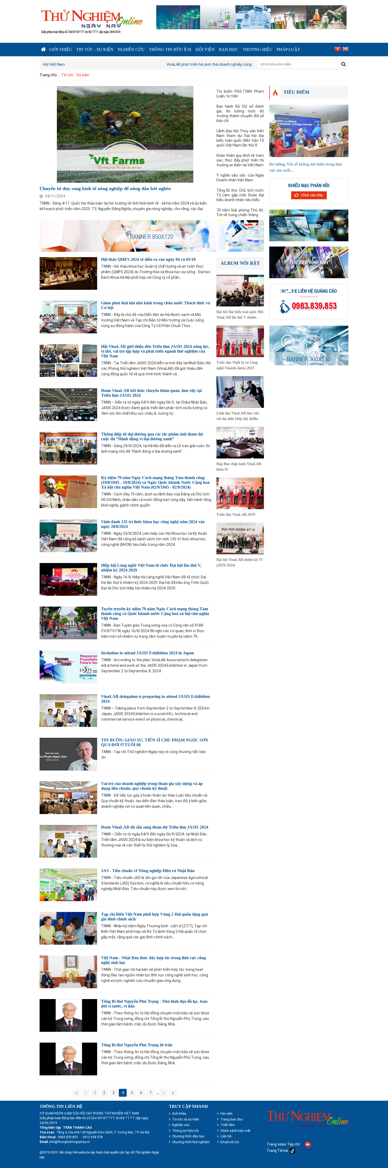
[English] (344, 49)
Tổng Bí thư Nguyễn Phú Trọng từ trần (136, 1045)
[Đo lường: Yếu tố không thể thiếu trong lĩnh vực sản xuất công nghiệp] (308, 130)
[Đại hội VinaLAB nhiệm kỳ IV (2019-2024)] (240, 538)
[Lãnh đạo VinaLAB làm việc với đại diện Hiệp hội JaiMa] (240, 391)
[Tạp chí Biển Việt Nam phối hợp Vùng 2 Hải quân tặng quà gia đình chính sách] (68, 927)
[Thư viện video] (308, 225)
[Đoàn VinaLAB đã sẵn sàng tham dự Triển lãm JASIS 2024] (68, 840)
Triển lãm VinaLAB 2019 (235, 515)
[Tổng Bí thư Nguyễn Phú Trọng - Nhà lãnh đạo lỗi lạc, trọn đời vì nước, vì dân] (68, 1015)
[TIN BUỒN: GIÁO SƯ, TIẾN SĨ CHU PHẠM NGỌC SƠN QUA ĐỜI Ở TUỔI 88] (68, 753)
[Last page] (173, 1093)
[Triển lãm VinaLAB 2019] (240, 492)
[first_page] (77, 1093)
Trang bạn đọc (231, 1119)
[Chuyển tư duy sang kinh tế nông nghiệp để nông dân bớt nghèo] (125, 133)
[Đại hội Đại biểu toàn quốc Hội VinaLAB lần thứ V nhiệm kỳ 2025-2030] (240, 290)
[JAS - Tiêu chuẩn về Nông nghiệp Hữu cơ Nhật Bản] (68, 884)
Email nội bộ (229, 1142)
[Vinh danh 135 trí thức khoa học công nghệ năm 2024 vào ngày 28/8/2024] (68, 535)
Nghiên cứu (131, 49)
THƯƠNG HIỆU (257, 49)
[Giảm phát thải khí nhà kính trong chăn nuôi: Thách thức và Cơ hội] (68, 316)
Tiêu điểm (296, 92)
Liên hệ (225, 1136)
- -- (80, 1137)
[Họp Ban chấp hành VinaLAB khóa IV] (240, 442)
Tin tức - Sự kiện (94, 49)
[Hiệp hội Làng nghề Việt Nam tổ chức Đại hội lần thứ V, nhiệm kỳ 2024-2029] (68, 578)
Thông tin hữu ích (170, 49)
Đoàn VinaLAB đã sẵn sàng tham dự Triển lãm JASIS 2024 (154, 827)
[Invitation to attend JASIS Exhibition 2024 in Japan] (68, 666)
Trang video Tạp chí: (283, 1144)
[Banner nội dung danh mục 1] (152, 235)
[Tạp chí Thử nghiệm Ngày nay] (92, 20)
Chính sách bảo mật (235, 1131)
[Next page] (164, 1093)
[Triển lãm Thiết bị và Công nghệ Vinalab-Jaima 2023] (240, 340)
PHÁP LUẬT (288, 49)
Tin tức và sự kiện (185, 1119)
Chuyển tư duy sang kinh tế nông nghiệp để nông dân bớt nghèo (105, 188)
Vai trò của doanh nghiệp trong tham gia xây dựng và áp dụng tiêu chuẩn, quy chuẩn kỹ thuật (152, 786)
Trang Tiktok (278, 1150)
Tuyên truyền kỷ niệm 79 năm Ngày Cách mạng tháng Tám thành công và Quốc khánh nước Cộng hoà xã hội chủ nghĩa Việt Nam (155, 614)
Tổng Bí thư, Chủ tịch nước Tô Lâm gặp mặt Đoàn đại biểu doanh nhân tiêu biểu (240, 195)
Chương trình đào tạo (188, 1136)
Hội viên (205, 49)
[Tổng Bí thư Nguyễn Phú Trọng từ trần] (68, 1058)
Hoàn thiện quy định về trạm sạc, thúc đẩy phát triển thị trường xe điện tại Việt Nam (240, 160)
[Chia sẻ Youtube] (307, 1144)
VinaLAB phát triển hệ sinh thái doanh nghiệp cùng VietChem (93, 64)
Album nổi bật (240, 263)
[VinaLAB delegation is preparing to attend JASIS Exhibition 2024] (68, 710)
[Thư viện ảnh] (308, 262)
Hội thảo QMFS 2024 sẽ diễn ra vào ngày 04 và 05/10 (148, 259)
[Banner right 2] (308, 191)
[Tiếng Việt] (336, 49)
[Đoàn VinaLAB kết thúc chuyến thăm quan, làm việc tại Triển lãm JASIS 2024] (68, 404)
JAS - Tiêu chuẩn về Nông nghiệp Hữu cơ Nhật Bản (148, 870)
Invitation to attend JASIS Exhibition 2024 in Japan (147, 653)
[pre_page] (86, 1093)
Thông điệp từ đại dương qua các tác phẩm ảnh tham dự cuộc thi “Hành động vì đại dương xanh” (152, 436)
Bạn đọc (228, 49)
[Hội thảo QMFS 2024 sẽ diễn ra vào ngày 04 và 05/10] (68, 273)
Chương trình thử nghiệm (191, 1142)
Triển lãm (227, 1125)
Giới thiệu (60, 49)
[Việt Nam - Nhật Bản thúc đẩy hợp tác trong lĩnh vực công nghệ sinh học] (68, 971)
